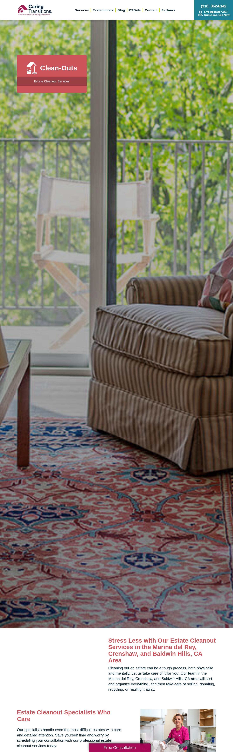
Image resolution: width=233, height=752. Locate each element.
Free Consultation (120, 747)
